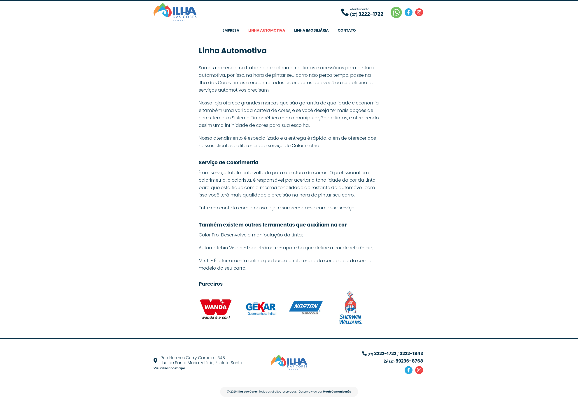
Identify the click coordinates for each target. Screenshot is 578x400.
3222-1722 (385, 353)
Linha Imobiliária (311, 30)
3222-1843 (411, 353)
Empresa (230, 30)
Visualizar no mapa (169, 368)
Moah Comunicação (337, 391)
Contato (347, 30)
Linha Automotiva (266, 30)
